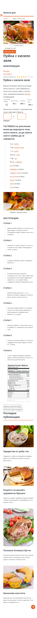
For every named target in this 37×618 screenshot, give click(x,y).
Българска (7, 74)
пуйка (16, 144)
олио (12, 183)
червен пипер (16, 173)
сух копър (14, 176)
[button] (17, 77)
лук (15, 158)
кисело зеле (19, 147)
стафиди (18, 162)
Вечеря (6, 71)
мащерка (13, 169)
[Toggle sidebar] (1, 15)
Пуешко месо (9, 52)
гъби (18, 155)
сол (11, 165)
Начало (5, 18)
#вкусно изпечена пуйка (12, 406)
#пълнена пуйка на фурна (13, 409)
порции (6, 121)
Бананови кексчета (14, 593)
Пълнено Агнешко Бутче (17, 550)
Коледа (27, 94)
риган (12, 180)
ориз (16, 151)
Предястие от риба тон (16, 451)
